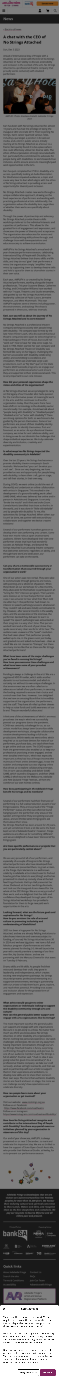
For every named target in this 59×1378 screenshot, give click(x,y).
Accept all (48, 1372)
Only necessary (28, 1372)
